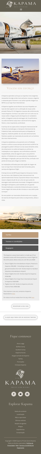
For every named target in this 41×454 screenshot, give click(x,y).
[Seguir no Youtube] (20, 394)
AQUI (13, 294)
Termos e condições (14, 242)
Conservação (20, 432)
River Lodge (20, 343)
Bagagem (9, 248)
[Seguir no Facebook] (13, 394)
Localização (20, 414)
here (33, 297)
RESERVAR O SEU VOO (20, 306)
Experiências (20, 429)
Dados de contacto (20, 411)
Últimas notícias (20, 420)
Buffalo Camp (20, 347)
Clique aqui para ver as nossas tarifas (20, 317)
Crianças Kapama (20, 365)
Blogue (20, 426)
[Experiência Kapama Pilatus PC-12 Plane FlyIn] (20, 83)
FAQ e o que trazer (20, 417)
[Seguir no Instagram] (27, 394)
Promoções (20, 362)
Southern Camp (20, 350)
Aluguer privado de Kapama (20, 356)
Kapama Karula (20, 353)
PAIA (17, 445)
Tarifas (8, 235)
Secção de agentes (20, 423)
